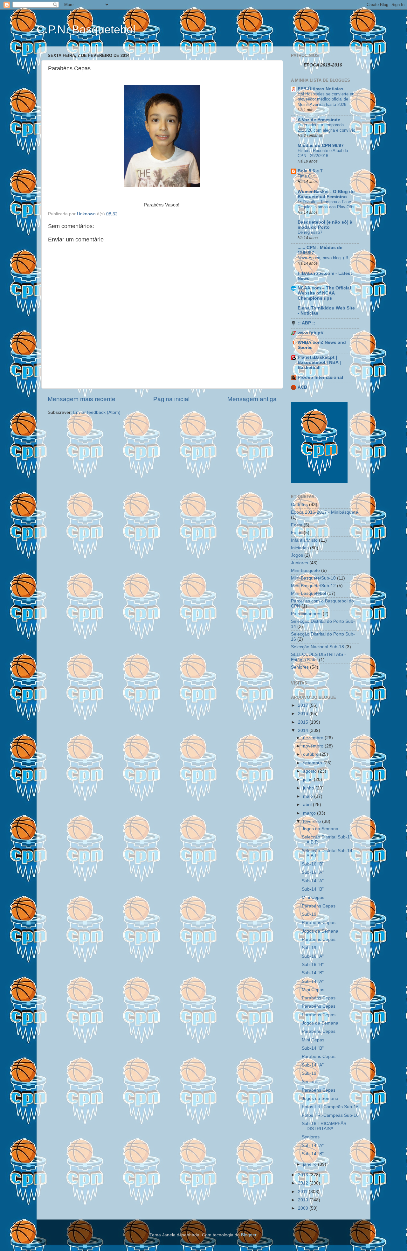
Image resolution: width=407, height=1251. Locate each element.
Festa (296, 525)
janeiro (310, 1164)
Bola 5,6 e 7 (310, 171)
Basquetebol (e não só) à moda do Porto (325, 225)
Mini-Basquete (305, 570)
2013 (303, 1174)
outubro (311, 754)
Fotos (296, 532)
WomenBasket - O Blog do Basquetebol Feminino (326, 194)
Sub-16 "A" (313, 872)
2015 (303, 722)
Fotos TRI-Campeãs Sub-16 (330, 1106)
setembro (313, 763)
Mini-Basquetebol (308, 593)
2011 (303, 1191)
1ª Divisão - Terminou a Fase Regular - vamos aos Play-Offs (326, 204)
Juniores (299, 562)
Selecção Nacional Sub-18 (317, 646)
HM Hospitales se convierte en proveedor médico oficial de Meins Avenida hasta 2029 (326, 99)
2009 (303, 1208)
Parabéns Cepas (318, 906)
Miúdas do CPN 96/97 (321, 145)
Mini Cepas (313, 897)
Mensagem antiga (252, 399)
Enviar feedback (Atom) (97, 412)
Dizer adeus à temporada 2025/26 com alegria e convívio (326, 127)
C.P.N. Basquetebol (86, 29)
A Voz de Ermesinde (319, 119)
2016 (303, 713)
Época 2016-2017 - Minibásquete (324, 512)
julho (308, 779)
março (310, 813)
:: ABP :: (306, 323)
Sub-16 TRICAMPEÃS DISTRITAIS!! (324, 1126)
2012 (303, 1183)
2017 (303, 705)
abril (308, 804)
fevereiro (312, 821)
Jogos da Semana (320, 828)
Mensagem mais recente (81, 399)
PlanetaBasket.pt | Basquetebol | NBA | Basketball (319, 362)
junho (309, 788)
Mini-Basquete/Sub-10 (313, 578)
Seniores (300, 667)
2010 (303, 1200)
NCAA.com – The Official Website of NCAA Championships (324, 293)
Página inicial (171, 399)
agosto (310, 771)
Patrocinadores (306, 613)
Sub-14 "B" (313, 889)
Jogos (297, 555)
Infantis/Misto (304, 540)
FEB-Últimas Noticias (320, 89)
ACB (302, 387)
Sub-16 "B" (313, 864)
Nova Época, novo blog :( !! (323, 257)
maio (308, 796)
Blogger (248, 1235)
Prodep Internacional (320, 377)
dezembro (314, 737)
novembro (314, 746)
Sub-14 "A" (313, 881)
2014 (303, 730)
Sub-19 (309, 914)
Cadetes (299, 504)
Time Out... (308, 176)
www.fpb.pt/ (310, 332)
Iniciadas (300, 548)
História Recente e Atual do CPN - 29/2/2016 (323, 153)
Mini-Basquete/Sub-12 (313, 585)
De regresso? (310, 232)
